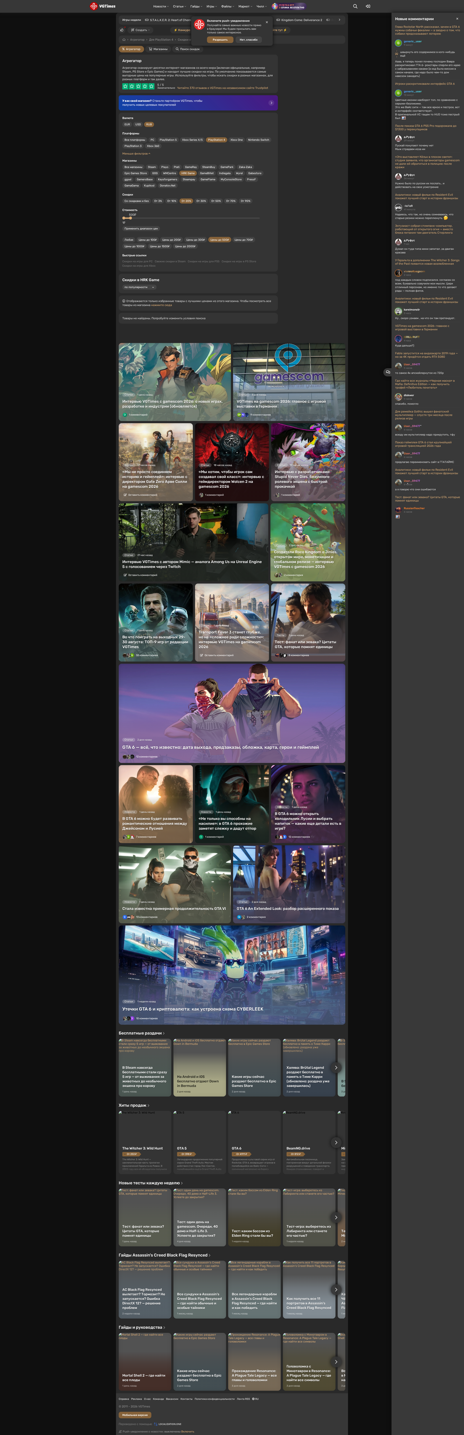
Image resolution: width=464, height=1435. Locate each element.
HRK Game (188, 173)
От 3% (158, 201)
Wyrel (239, 173)
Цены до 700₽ (244, 239)
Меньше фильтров (135, 153)
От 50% (216, 201)
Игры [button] (210, 6)
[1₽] (123, 218)
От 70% (230, 201)
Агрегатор (137, 39)
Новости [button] (159, 6)
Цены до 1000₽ (134, 246)
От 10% (171, 201)
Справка (124, 1399)
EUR (127, 124)
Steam (152, 167)
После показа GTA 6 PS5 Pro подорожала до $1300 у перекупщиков (425, 127)
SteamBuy (208, 167)
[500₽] (130, 218)
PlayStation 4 (216, 139)
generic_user (413, 41)
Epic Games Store (136, 173)
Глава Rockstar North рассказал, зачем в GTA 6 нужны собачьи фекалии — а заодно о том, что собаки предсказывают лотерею (427, 30)
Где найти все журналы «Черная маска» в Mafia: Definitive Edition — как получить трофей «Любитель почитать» (425, 384)
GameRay (191, 167)
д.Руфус (409, 137)
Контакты (186, 1399)
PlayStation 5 (168, 139)
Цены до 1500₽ (160, 246)
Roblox (336, 20)
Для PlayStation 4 (161, 39)
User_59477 (412, 364)
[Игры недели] (339, 20)
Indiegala (225, 173)
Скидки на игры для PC (137, 261)
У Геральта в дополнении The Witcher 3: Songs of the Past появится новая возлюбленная (427, 261)
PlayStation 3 (133, 146)
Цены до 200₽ (171, 239)
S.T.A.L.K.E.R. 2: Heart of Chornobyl (173, 20)
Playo (164, 167)
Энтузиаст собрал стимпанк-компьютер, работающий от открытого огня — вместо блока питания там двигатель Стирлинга (424, 229)
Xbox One (237, 139)
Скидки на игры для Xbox (139, 265)
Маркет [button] (244, 6)
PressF (251, 179)
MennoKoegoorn (414, 271)
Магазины (160, 49)
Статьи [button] (178, 6)
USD (138, 124)
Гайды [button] (195, 6)
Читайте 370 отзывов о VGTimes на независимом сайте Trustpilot (222, 87)
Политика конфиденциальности (215, 1399)
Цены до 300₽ (195, 239)
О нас (147, 1399)
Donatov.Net (167, 185)
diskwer (409, 395)
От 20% (186, 201)
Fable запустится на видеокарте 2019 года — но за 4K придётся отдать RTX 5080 (426, 355)
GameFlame (208, 179)
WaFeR (408, 206)
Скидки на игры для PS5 (203, 261)
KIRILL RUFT (412, 337)
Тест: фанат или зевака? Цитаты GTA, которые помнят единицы (427, 498)
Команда (158, 1399)
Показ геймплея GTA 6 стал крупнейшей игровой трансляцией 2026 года (423, 444)
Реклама (136, 1399)
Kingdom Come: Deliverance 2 (301, 20)
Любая (129, 239)
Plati (177, 167)
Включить (187, 1431)
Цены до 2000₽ (185, 246)
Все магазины (133, 167)
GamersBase (145, 179)
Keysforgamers (167, 179)
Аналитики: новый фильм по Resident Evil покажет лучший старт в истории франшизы (426, 196)
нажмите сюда (161, 305)
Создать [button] (141, 30)
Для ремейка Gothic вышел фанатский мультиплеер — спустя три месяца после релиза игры (423, 415)
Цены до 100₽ (148, 239)
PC (152, 139)
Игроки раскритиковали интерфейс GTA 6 (425, 83)
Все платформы (135, 139)
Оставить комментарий (142, 494)
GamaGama (132, 185)
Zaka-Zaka (245, 167)
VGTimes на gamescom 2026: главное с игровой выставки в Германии (422, 327)
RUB (149, 124)
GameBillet (207, 173)
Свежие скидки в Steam (170, 261)
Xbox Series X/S (192, 139)
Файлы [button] (226, 6)
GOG (155, 173)
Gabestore (254, 173)
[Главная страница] (102, 6)
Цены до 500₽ (219, 239)
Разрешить (220, 39)
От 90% (245, 201)
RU (257, 1399)
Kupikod (149, 185)
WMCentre (169, 173)
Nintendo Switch (258, 139)
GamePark (227, 167)
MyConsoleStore (231, 179)
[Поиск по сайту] (355, 6)
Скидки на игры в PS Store (239, 261)
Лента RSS (243, 1399)
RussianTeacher (414, 508)
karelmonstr (412, 309)
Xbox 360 (153, 146)
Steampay (189, 179)
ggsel (128, 179)
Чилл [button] (260, 6)
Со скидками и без (137, 201)
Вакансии (172, 1399)
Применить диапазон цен (141, 228)
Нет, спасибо (249, 39)
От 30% (201, 201)
